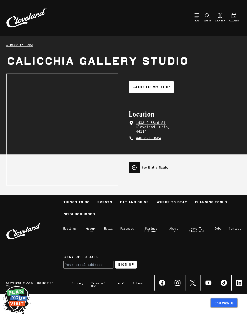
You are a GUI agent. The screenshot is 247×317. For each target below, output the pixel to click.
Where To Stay (171, 202)
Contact (235, 228)
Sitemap (138, 283)
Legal (121, 283)
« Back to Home (19, 45)
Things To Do (76, 202)
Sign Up (126, 265)
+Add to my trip (151, 87)
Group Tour (90, 230)
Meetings (70, 228)
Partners (127, 228)
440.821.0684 (148, 138)
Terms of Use (98, 284)
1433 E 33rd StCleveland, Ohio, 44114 (153, 127)
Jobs (218, 228)
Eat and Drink (134, 202)
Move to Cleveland (196, 230)
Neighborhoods (79, 214)
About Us (173, 230)
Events (104, 202)
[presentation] (185, 166)
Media (108, 228)
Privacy (78, 283)
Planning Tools (211, 202)
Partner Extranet (151, 230)
